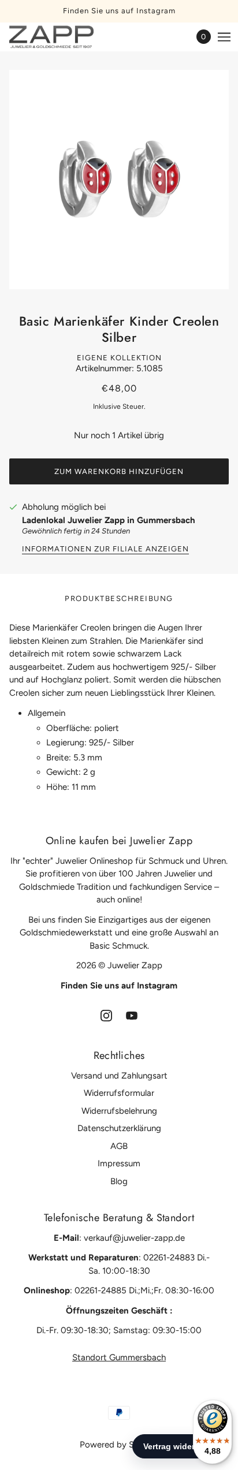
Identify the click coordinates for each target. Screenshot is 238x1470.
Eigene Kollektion (119, 357)
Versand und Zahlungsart (119, 1075)
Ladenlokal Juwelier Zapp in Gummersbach (108, 520)
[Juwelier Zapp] (61, 36)
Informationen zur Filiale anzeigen (105, 549)
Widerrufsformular (119, 1093)
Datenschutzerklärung (119, 1128)
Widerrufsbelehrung (119, 1111)
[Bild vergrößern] (119, 179)
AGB (119, 1146)
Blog (119, 1181)
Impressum (119, 1163)
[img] (106, 1014)
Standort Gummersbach (119, 1357)
